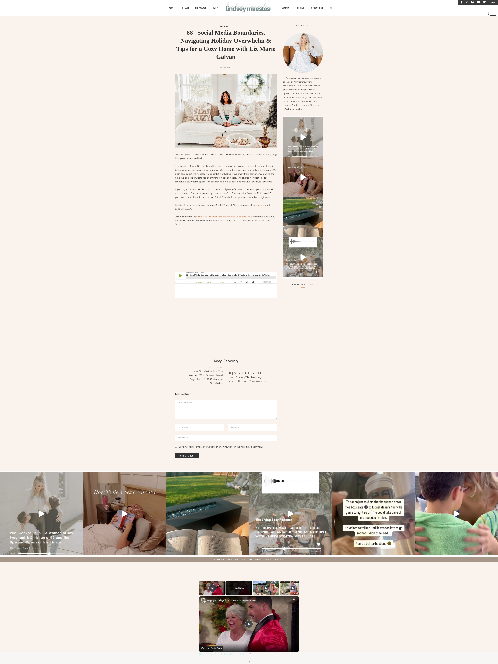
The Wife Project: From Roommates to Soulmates (224, 217)
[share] (293, 599)
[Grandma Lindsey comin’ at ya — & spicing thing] (303, 177)
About (171, 7)
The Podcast (200, 7)
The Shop (300, 7)
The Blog (216, 7)
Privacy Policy (279, 559)
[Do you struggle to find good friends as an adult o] (303, 257)
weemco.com (259, 205)
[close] (250, 654)
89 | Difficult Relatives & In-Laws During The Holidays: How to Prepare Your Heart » (247, 377)
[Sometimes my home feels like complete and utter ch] (303, 217)
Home (244, 559)
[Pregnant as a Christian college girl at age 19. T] (303, 137)
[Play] (266, 588)
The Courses (283, 7)
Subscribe (268, 559)
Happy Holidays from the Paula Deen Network (232, 600)
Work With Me (317, 7)
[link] (203, 600)
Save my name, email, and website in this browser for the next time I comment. (221, 447)
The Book (185, 7)
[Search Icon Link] (331, 8)
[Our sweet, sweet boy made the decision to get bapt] (456, 513)
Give (493, 2)
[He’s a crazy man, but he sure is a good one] (373, 513)
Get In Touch (258, 559)
